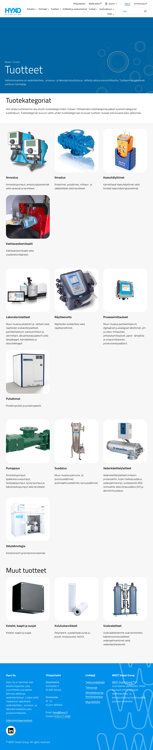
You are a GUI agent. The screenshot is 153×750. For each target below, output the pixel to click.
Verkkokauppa (140, 3)
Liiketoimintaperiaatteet (19, 720)
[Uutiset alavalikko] (97, 9)
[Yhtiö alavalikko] (113, 14)
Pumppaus (13, 468)
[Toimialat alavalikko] (48, 9)
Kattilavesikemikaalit (19, 243)
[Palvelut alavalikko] (36, 9)
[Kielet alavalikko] (116, 3)
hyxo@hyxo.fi (60, 712)
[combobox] (134, 11)
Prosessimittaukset (115, 317)
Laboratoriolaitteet (18, 317)
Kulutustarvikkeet (66, 625)
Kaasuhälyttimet (113, 177)
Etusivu (8, 61)
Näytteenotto (63, 317)
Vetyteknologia (15, 546)
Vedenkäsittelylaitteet (117, 468)
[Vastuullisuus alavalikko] (113, 9)
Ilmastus (60, 177)
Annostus (12, 177)
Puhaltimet (13, 398)
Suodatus (61, 468)
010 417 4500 (62, 716)
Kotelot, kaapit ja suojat (21, 625)
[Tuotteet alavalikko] (60, 9)
